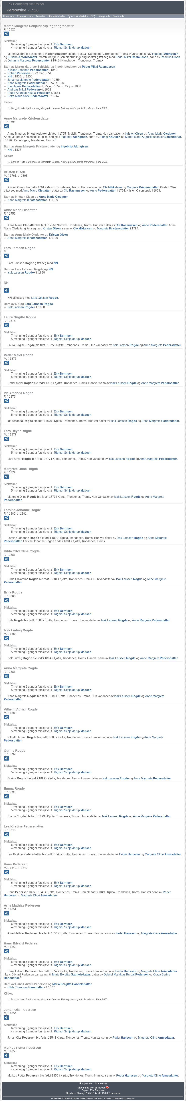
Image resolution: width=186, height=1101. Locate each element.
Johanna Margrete (29, 60)
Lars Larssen (44, 297)
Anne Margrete (26, 83)
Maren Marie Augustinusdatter (153, 136)
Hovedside (8, 16)
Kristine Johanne (27, 69)
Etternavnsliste (25, 16)
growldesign (130, 1098)
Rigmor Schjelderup (72, 47)
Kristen (134, 133)
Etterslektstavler (56, 16)
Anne (103, 190)
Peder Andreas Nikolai (28, 92)
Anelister (40, 16)
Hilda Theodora (25, 987)
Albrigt (110, 136)
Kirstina (22, 57)
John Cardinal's (80, 1098)
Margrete (143, 187)
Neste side (118, 16)
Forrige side (104, 16)
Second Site (92, 1098)
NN (9, 76)
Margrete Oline (163, 854)
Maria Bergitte (71, 974)
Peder (129, 854)
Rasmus (170, 57)
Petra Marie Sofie (27, 96)
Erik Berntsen (97, 1090)
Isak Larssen (20, 272)
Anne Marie (162, 133)
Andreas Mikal (23, 89)
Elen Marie (23, 86)
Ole (112, 187)
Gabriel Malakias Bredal (126, 974)
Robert (18, 73)
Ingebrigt (165, 53)
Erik (63, 44)
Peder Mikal (132, 57)
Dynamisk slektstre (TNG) (81, 16)
